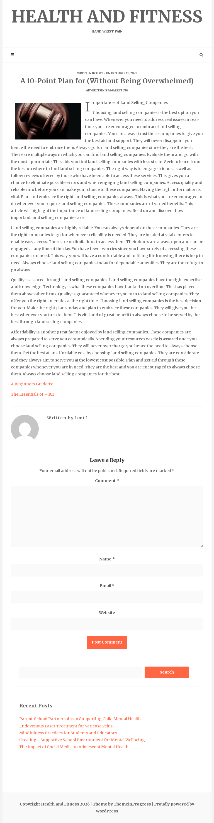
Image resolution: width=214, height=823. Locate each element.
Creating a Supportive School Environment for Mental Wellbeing (82, 739)
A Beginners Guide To (32, 383)
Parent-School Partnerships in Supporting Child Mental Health (80, 718)
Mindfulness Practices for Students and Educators (68, 732)
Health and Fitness (107, 19)
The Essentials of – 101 (32, 394)
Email (107, 585)
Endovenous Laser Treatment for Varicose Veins (66, 726)
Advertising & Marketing (107, 90)
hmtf (100, 73)
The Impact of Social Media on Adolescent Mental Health (73, 746)
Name (107, 559)
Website (107, 612)
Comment (107, 480)
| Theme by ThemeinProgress (121, 804)
